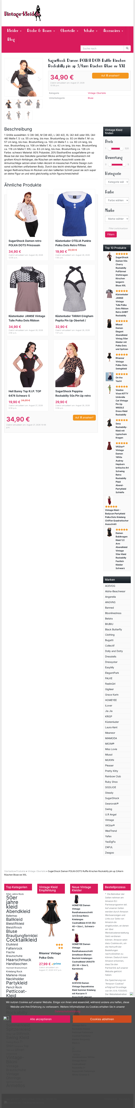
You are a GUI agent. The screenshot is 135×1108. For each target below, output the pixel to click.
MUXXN (109, 759)
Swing (108, 808)
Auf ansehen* (110, 75)
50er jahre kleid (12, 902)
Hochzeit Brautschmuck (16, 968)
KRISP (108, 716)
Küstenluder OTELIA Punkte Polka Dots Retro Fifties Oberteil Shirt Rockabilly (73, 243)
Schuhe (90, 30)
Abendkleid (18, 911)
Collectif (109, 645)
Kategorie (113, 173)
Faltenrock (14, 948)
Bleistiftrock (14, 927)
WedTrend (111, 830)
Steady (109, 792)
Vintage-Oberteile (97, 93)
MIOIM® (109, 743)
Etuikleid (12, 944)
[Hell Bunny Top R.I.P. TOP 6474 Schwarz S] (28, 364)
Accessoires (112, 30)
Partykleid (16, 983)
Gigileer (109, 689)
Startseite (9, 871)
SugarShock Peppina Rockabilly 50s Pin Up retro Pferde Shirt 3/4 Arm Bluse (73, 394)
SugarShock (112, 798)
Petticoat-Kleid (16, 993)
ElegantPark (112, 672)
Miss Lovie (111, 749)
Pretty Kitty (111, 770)
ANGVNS (110, 602)
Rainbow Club (113, 776)
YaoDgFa (110, 841)
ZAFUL (109, 847)
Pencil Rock (14, 987)
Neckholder (15, 979)
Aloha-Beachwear (115, 591)
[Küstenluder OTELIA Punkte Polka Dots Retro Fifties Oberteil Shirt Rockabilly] (74, 214)
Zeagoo (109, 852)
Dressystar (111, 661)
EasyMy (109, 667)
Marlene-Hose (16, 975)
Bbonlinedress (113, 613)
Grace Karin (111, 694)
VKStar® (110, 825)
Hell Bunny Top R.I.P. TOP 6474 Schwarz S (25, 393)
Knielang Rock (14, 971)
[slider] (109, 148)
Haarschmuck (18, 959)
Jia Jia (108, 710)
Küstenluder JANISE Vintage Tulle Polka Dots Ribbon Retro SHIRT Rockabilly (27, 318)
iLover (108, 705)
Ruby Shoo (111, 781)
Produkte (20, 871)
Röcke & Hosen (40, 30)
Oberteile (68, 30)
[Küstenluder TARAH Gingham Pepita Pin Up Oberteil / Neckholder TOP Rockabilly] (74, 289)
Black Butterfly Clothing (113, 632)
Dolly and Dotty (114, 651)
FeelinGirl (110, 683)
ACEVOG (110, 585)
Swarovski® (111, 803)
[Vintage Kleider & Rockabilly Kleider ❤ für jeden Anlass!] (23, 13)
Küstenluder (112, 721)
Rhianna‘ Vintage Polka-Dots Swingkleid (50, 956)
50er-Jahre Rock (15, 894)
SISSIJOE (110, 787)
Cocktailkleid (21, 940)
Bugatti (109, 640)
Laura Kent (111, 727)
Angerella (110, 596)
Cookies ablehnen (102, 1019)
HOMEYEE (111, 700)
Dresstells (110, 656)
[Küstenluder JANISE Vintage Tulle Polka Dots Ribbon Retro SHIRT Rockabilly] (28, 289)
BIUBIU (109, 623)
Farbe (109, 192)
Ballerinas (11, 915)
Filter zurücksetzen (118, 228)
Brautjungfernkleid (23, 935)
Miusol (108, 754)
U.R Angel (110, 814)
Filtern (110, 234)
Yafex (108, 836)
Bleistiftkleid (15, 923)
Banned (109, 607)
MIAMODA (111, 738)
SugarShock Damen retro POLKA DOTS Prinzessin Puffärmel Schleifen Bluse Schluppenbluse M (25, 243)
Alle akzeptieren (41, 1019)
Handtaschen (16, 964)
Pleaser (109, 765)
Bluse (90, 98)
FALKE (108, 678)
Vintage (109, 819)
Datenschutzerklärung (67, 1011)
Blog (11, 39)
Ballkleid (14, 919)
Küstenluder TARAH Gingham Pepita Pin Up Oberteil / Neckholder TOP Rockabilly (74, 318)
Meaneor (110, 732)
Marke (109, 210)
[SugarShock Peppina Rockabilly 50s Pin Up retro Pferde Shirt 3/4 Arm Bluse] (74, 364)
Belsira (109, 618)
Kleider (13, 30)
